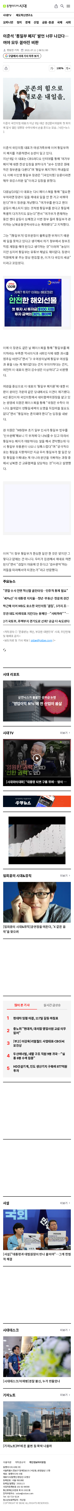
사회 (68, 22)
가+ (68, 68)
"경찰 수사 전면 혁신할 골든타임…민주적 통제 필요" (35, 590)
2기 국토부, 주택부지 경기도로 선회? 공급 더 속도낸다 (36, 621)
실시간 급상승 (52, 1005)
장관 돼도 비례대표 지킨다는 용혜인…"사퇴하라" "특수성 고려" (37, 613)
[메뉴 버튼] (68, 6)
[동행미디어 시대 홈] (14, 6)
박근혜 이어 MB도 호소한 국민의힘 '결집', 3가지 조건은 (37, 605)
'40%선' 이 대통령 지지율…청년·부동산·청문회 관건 (36, 598)
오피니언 (8, 22)
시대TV (8, 732)
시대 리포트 (11, 674)
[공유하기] (56, 6)
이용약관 (7, 1462)
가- (52, 68)
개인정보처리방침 (37, 1462)
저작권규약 (20, 1462)
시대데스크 (11, 1329)
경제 (27, 22)
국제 (59, 22)
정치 (19, 22)
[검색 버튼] (62, 6)
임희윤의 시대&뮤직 (17, 875)
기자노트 (9, 1394)
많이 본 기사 (22, 1005)
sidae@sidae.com (41, 640)
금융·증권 (48, 22)
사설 (6, 1202)
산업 (36, 22)
